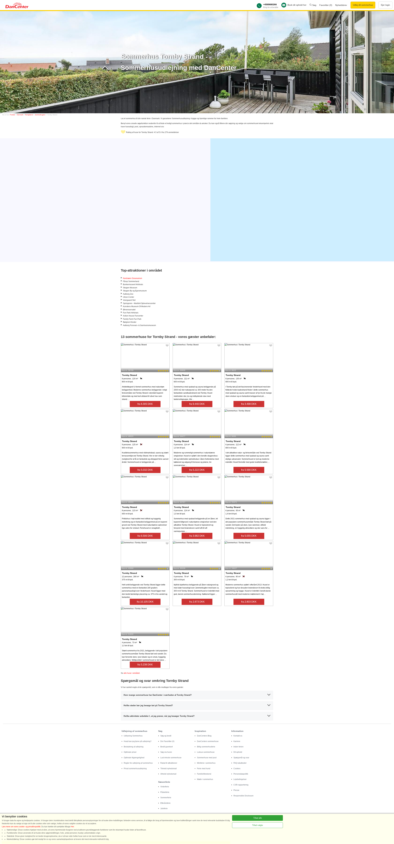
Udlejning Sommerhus (133, 736)
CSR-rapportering (240, 785)
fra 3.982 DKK (197, 535)
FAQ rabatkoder (240, 763)
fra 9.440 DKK (197, 404)
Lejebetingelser (240, 779)
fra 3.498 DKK (249, 404)
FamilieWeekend (204, 774)
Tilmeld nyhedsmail (168, 768)
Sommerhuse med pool (207, 758)
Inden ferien (238, 747)
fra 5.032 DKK (145, 470)
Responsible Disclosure (243, 796)
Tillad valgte (257, 825)
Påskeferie (164, 792)
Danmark (20, 115)
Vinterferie (164, 787)
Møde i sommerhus (205, 779)
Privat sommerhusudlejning (135, 768)
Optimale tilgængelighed (134, 758)
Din (167, 741)
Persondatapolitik (240, 774)
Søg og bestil (165, 736)
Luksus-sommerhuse (206, 752)
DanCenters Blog (204, 736)
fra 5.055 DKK (249, 535)
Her (72, 827)
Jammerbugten (40, 115)
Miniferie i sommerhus (206, 763)
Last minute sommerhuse (170, 758)
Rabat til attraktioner (168, 763)
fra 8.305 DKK (145, 404)
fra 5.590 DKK (249, 470)
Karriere (236, 741)
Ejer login (385, 5)
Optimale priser (130, 752)
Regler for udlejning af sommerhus (138, 763)
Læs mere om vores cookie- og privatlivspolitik (21, 827)
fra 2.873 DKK (197, 601)
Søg (314, 5)
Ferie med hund (203, 768)
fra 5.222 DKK (197, 470)
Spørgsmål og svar (241, 758)
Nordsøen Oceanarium (132, 278)
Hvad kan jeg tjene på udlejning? (137, 741)
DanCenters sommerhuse (208, 741)
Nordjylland (29, 115)
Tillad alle (257, 818)
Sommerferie (165, 798)
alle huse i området (132, 673)
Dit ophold (237, 752)
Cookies (236, 768)
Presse (236, 790)
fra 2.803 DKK (249, 601)
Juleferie (164, 808)
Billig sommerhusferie (206, 747)
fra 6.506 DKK (145, 535)
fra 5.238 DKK (145, 664)
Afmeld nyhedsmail (168, 774)
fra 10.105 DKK (145, 601)
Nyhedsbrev (341, 5)
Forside (12, 115)
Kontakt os (237, 736)
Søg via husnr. (166, 752)
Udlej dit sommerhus (363, 5)
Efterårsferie (165, 803)
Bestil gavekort (166, 747)
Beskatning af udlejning (133, 747)
